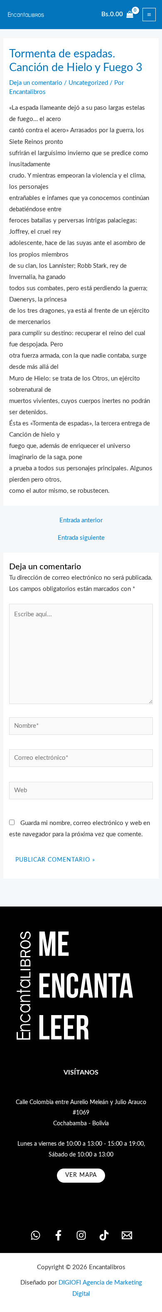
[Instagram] (81, 1235)
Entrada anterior (81, 521)
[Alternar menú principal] (149, 14)
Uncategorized (88, 83)
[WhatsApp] (35, 1235)
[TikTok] (104, 1235)
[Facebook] (58, 1235)
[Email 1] (127, 1235)
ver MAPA (81, 1175)
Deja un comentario (35, 83)
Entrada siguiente (81, 538)
